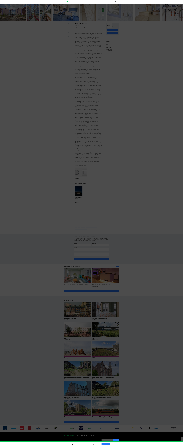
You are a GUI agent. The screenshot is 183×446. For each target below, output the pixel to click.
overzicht (80, 444)
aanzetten (98, 444)
